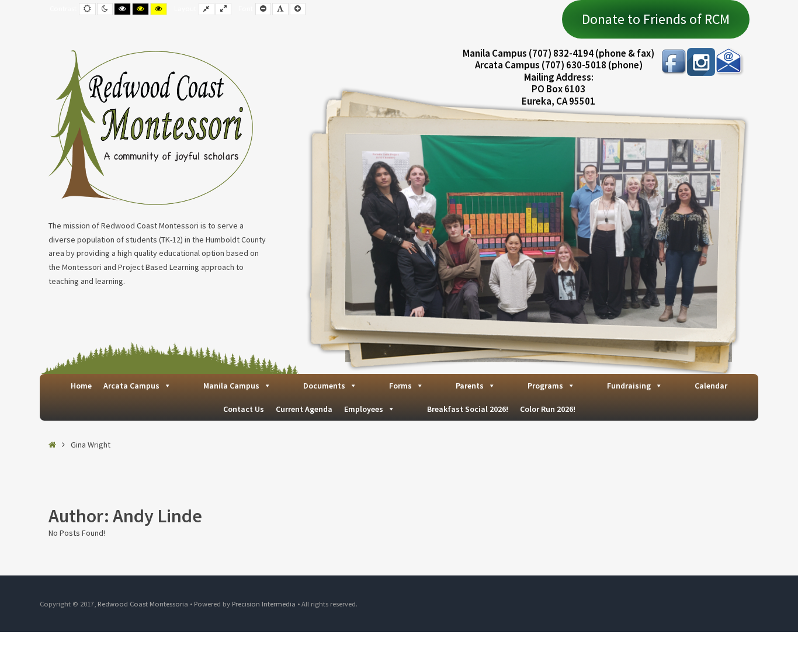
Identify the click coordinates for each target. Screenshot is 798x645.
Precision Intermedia (264, 603)
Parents (470, 385)
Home (81, 385)
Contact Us (243, 409)
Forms (400, 385)
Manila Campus (231, 385)
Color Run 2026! (547, 409)
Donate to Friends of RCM (656, 19)
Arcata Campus (131, 385)
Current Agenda (304, 409)
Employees (363, 409)
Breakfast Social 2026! (467, 409)
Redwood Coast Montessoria (143, 603)
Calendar (711, 385)
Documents (324, 385)
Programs (545, 385)
